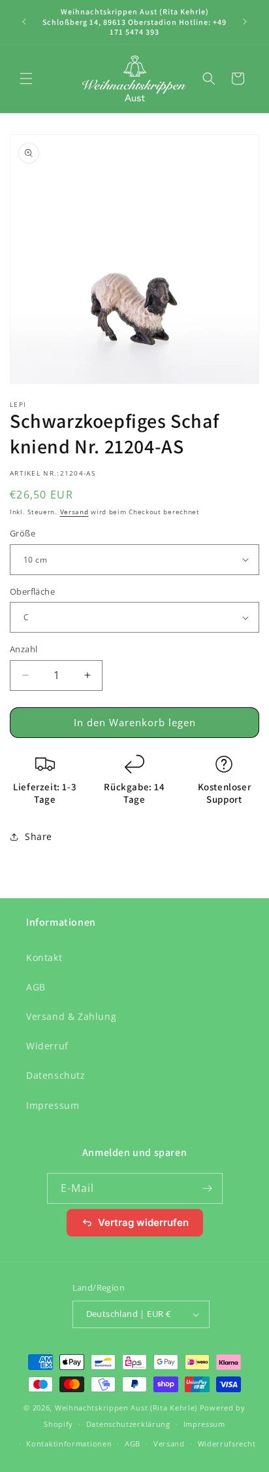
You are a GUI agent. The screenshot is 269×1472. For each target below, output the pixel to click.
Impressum (52, 1105)
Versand (74, 511)
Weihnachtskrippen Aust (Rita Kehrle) (126, 1407)
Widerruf (47, 1046)
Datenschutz (56, 1075)
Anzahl (23, 649)
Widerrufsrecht (227, 1443)
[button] (26, 78)
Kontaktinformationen (69, 1443)
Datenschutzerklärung (128, 1424)
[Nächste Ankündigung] (244, 21)
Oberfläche (32, 591)
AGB (36, 987)
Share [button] (38, 836)
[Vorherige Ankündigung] (24, 21)
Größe (22, 533)
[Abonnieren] (207, 1188)
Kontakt (44, 957)
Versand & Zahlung (71, 1016)
